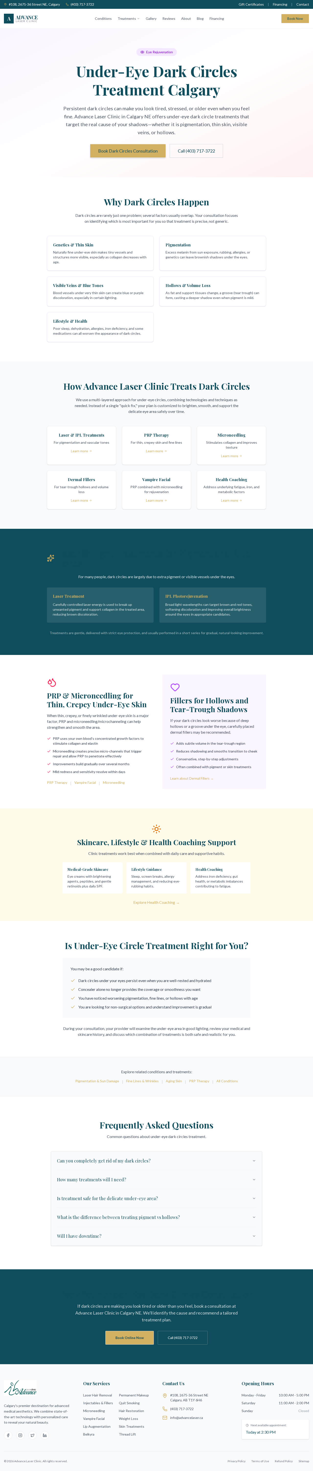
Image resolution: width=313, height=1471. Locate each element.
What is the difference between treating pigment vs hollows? (118, 1217)
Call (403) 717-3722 (196, 151)
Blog (200, 18)
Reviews (168, 18)
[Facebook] (8, 1435)
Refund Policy (284, 1461)
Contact (302, 4)
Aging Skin (174, 1081)
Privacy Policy (237, 1461)
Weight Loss (128, 1418)
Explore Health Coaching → (156, 902)
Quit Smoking (129, 1403)
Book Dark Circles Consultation (128, 151)
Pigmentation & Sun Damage (97, 1081)
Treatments (127, 18)
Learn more (79, 451)
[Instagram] (20, 1435)
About (186, 18)
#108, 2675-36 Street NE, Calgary (34, 4)
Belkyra (88, 1434)
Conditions (103, 18)
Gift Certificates (251, 4)
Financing (280, 4)
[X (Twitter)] (32, 1435)
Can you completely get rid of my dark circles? (104, 1161)
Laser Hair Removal (97, 1395)
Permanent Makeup (134, 1395)
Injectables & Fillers (98, 1403)
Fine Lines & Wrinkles (142, 1081)
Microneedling (114, 782)
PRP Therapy (57, 782)
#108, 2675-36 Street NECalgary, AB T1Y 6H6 (189, 1397)
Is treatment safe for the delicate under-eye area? (107, 1198)
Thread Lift (127, 1434)
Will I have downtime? (79, 1236)
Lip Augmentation (97, 1426)
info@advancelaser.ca (186, 1418)
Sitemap (304, 1461)
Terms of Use (260, 1461)
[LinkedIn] (45, 1435)
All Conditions (227, 1081)
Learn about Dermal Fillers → (192, 778)
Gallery (151, 18)
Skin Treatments (131, 1426)
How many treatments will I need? (91, 1180)
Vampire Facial (85, 782)
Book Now (295, 18)
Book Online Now (129, 1338)
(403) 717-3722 (82, 4)
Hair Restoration (131, 1411)
